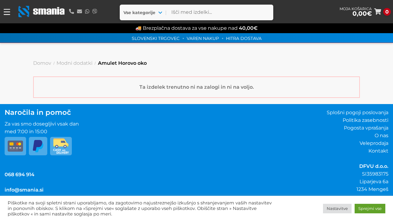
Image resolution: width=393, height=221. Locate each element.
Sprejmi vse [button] (370, 208)
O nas (381, 135)
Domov (42, 63)
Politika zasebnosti (365, 120)
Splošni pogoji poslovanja (357, 112)
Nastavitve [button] (337, 208)
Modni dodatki (74, 63)
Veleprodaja (374, 143)
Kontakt (378, 151)
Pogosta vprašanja (366, 128)
